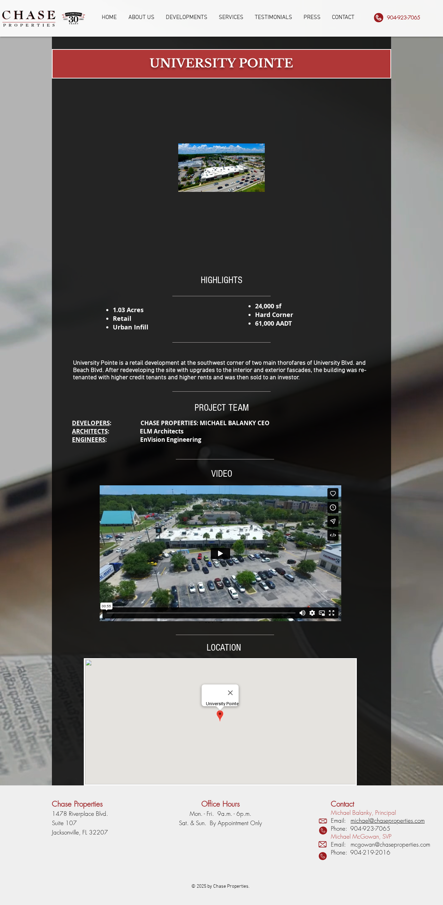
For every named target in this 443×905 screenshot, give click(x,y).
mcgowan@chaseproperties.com (390, 844)
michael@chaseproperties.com (388, 820)
